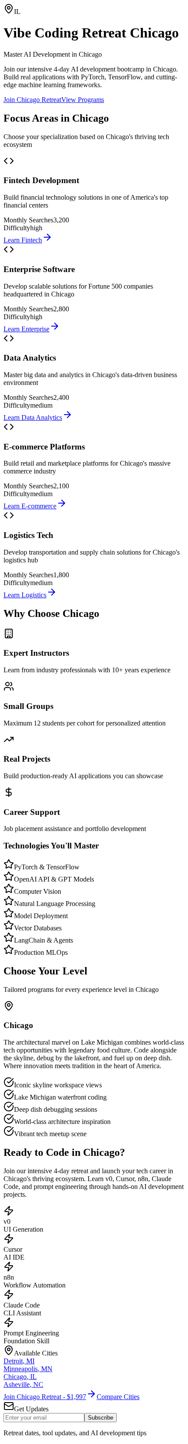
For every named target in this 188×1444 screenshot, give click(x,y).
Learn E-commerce (29, 506)
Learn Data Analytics (32, 417)
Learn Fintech (22, 240)
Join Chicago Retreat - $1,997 (44, 1396)
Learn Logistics (24, 595)
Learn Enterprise (26, 329)
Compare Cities (118, 1396)
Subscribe (100, 1417)
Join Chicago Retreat (32, 99)
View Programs (82, 99)
